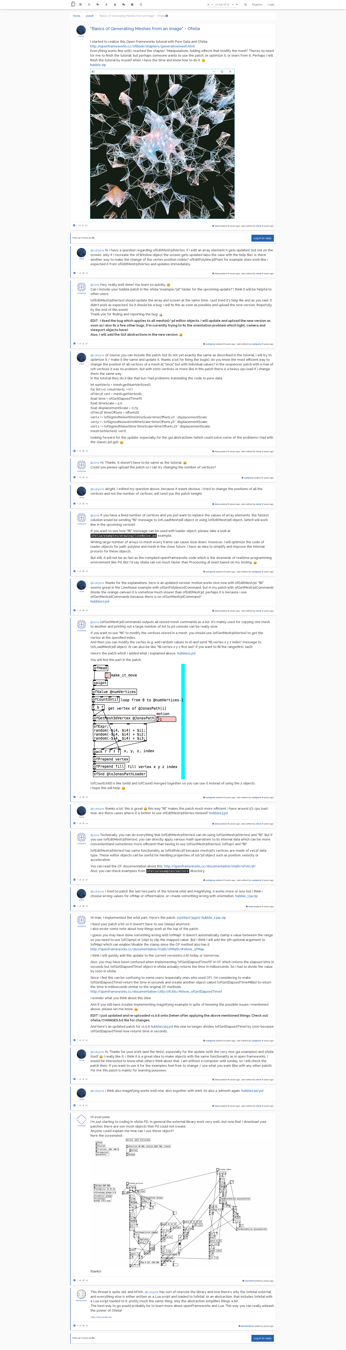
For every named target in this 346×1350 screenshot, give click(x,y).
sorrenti (81, 1125)
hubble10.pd (99, 601)
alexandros (81, 1300)
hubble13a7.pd (252, 1091)
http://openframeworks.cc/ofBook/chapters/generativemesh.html (142, 46)
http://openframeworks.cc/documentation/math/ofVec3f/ (210, 866)
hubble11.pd (186, 653)
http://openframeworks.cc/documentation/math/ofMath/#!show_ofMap (147, 949)
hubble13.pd (218, 813)
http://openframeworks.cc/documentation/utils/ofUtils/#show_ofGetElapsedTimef (156, 991)
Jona (81, 36)
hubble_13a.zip (246, 896)
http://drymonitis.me (101, 1317)
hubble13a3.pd (162, 1026)
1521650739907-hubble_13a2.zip (201, 917)
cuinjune (81, 293)
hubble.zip (98, 65)
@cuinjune (97, 250)
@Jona (94, 284)
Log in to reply (263, 238)
